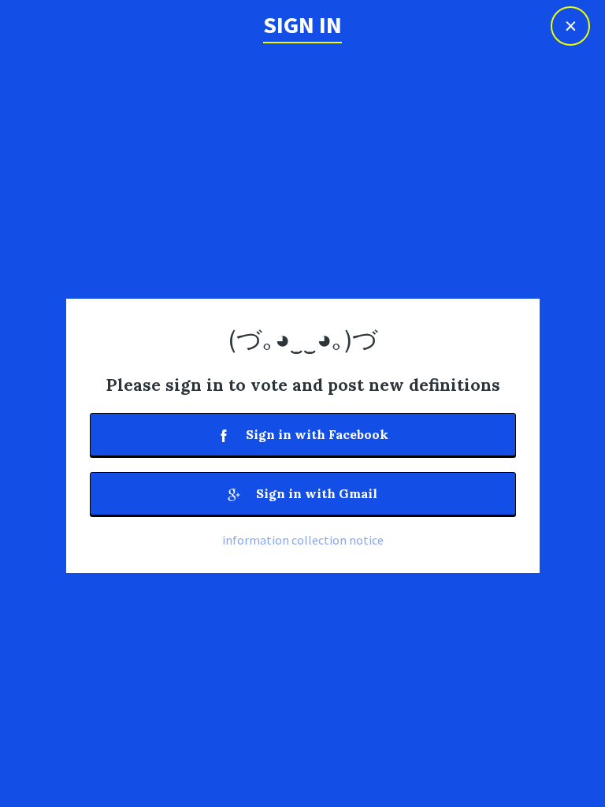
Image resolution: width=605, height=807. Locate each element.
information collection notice (303, 540)
